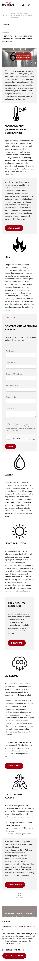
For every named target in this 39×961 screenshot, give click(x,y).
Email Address (12, 385)
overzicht (19, 898)
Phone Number (11, 397)
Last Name (10, 362)
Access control (12, 828)
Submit (10, 446)
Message (10, 408)
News (7, 15)
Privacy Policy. (14, 430)
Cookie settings (13, 950)
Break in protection (14, 822)
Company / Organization (15, 374)
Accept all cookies (14, 956)
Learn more (14, 228)
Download (17, 643)
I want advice (15, 885)
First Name (10, 351)
